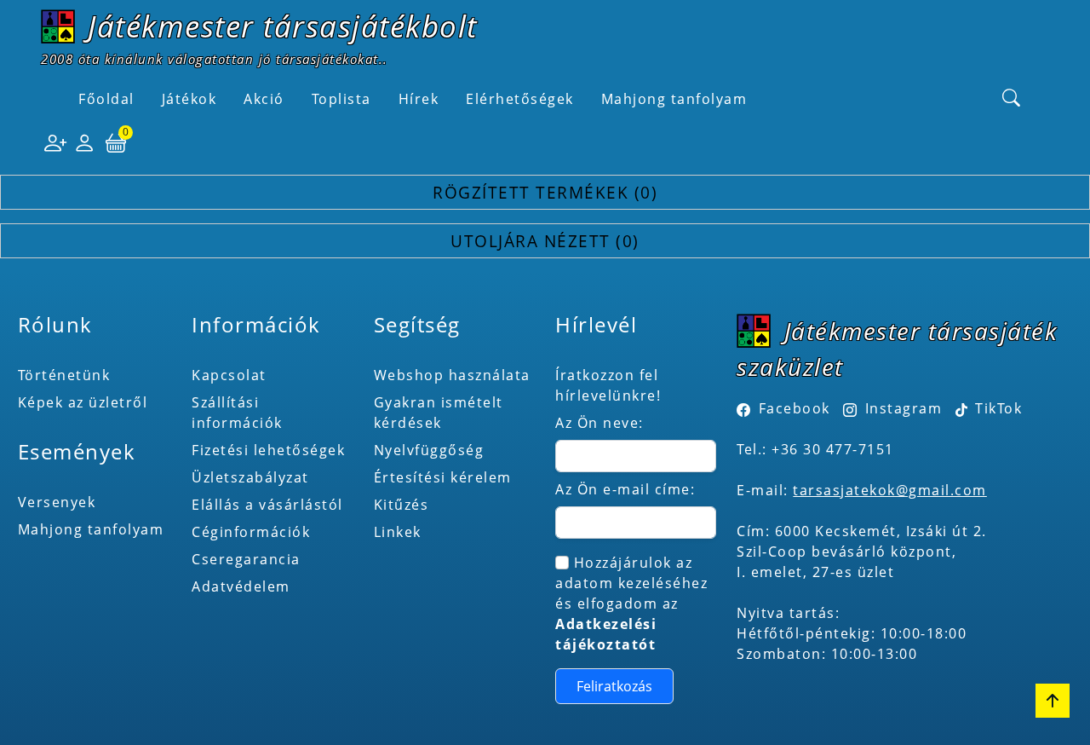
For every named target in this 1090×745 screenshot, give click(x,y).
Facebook (794, 408)
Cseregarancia (246, 559)
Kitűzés (401, 504)
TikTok (997, 408)
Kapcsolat (229, 375)
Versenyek (57, 502)
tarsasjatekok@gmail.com (890, 490)
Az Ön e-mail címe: (625, 489)
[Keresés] (1012, 99)
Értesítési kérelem (443, 477)
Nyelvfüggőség (429, 450)
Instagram (903, 408)
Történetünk (64, 375)
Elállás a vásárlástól (267, 504)
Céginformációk (251, 532)
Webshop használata (452, 375)
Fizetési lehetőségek (268, 450)
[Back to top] (1053, 701)
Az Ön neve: (599, 422)
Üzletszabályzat (250, 477)
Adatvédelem (241, 586)
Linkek (398, 532)
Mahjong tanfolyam (91, 529)
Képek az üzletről (83, 402)
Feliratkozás (614, 686)
